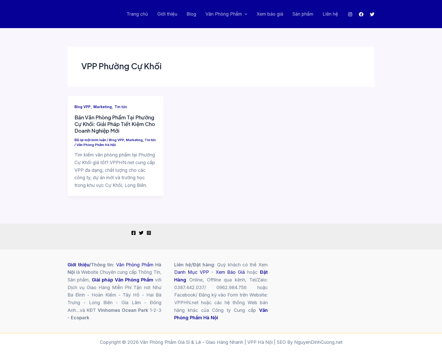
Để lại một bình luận (90, 140)
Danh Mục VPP (191, 272)
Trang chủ (137, 14)
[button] (244, 14)
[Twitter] (372, 14)
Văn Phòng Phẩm (223, 14)
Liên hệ (330, 14)
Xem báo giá (270, 14)
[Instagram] (350, 14)
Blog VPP (82, 107)
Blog (191, 14)
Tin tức (121, 107)
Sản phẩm (302, 14)
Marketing (102, 107)
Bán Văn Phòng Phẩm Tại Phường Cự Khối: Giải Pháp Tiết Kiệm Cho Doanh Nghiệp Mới (114, 124)
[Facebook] (361, 14)
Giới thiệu (167, 14)
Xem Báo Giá (230, 272)
